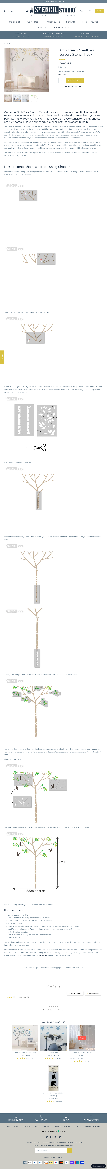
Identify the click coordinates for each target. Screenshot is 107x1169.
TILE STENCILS (33, 22)
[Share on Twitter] (69, 86)
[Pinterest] (39, 11)
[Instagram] (35, 11)
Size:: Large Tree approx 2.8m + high (71, 71)
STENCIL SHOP (15, 22)
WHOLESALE (43, 28)
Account (83, 11)
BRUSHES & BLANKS (53, 22)
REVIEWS (94, 22)
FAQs (37, 1126)
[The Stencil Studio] (53, 7)
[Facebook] (31, 11)
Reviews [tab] (9, 997)
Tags (7, 43)
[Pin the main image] (72, 86)
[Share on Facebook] (66, 86)
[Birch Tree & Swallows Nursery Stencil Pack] (34, 98)
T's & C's (77, 1126)
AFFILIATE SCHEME (92, 1126)
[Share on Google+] (76, 86)
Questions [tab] (22, 997)
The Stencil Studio (56, 1157)
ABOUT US (26, 1126)
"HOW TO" (43, 955)
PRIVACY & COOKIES (62, 1126)
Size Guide (62, 75)
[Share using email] (80, 86)
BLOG (84, 22)
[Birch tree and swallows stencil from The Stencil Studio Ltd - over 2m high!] (26, 70)
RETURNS (46, 1126)
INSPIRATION (72, 22)
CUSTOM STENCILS (60, 28)
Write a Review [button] (94, 993)
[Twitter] (27, 11)
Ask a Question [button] (76, 993)
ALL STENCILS (12, 1126)
